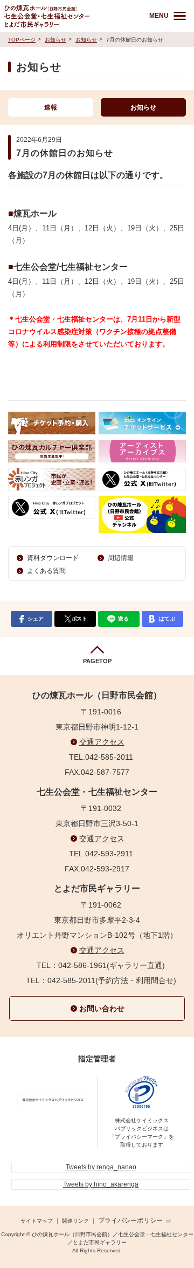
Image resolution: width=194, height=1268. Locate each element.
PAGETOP (97, 661)
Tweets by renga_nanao (101, 1167)
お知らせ (55, 40)
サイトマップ (36, 1221)
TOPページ (22, 40)
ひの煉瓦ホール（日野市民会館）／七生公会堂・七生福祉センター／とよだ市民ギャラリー (69, 16)
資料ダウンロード (53, 558)
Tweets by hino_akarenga (100, 1184)
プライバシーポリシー (130, 1220)
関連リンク (75, 1221)
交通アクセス (101, 742)
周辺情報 (121, 558)
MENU (159, 15)
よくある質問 (46, 571)
